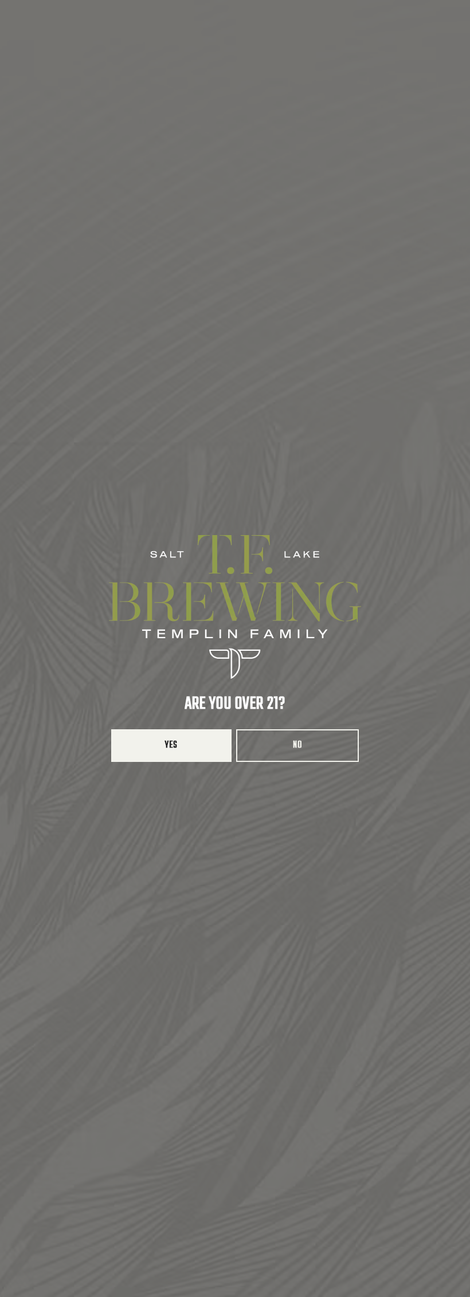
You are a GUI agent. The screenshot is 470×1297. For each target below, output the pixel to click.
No (297, 745)
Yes (171, 745)
